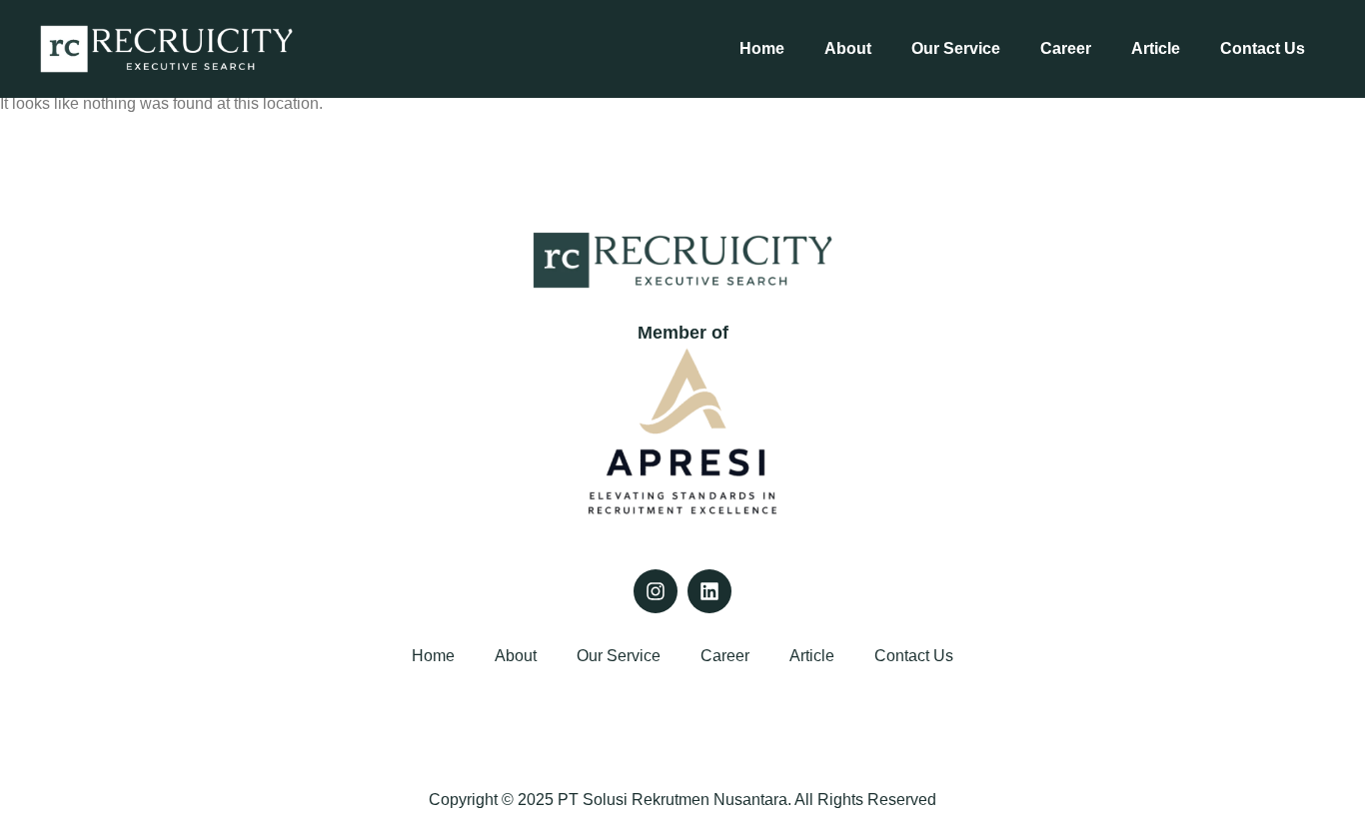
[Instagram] (656, 591)
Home (761, 48)
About (847, 48)
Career (1065, 48)
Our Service (955, 48)
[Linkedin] (709, 591)
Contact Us (1262, 48)
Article (1155, 48)
